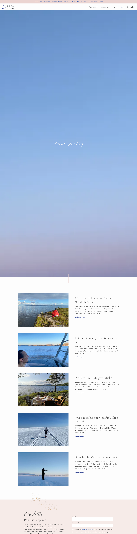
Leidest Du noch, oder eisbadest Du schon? (96, 340)
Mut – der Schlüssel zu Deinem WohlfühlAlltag (94, 300)
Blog (123, 7)
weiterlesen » (80, 317)
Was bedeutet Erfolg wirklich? (93, 378)
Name (74, 516)
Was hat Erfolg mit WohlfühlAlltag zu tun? (96, 419)
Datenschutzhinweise (88, 529)
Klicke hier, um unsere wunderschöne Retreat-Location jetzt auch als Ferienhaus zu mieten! (68, 2)
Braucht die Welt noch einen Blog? (96, 457)
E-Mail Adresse (77, 523)
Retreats (92, 7)
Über (116, 7)
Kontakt (130, 7)
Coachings (104, 7)
